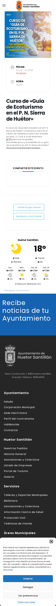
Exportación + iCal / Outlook (29, 216)
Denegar (28, 587)
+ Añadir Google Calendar (29, 207)
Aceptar (28, 578)
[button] (51, 541)
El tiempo (19, 284)
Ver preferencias (28, 595)
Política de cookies (26, 602)
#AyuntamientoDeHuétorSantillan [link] (23, 148)
